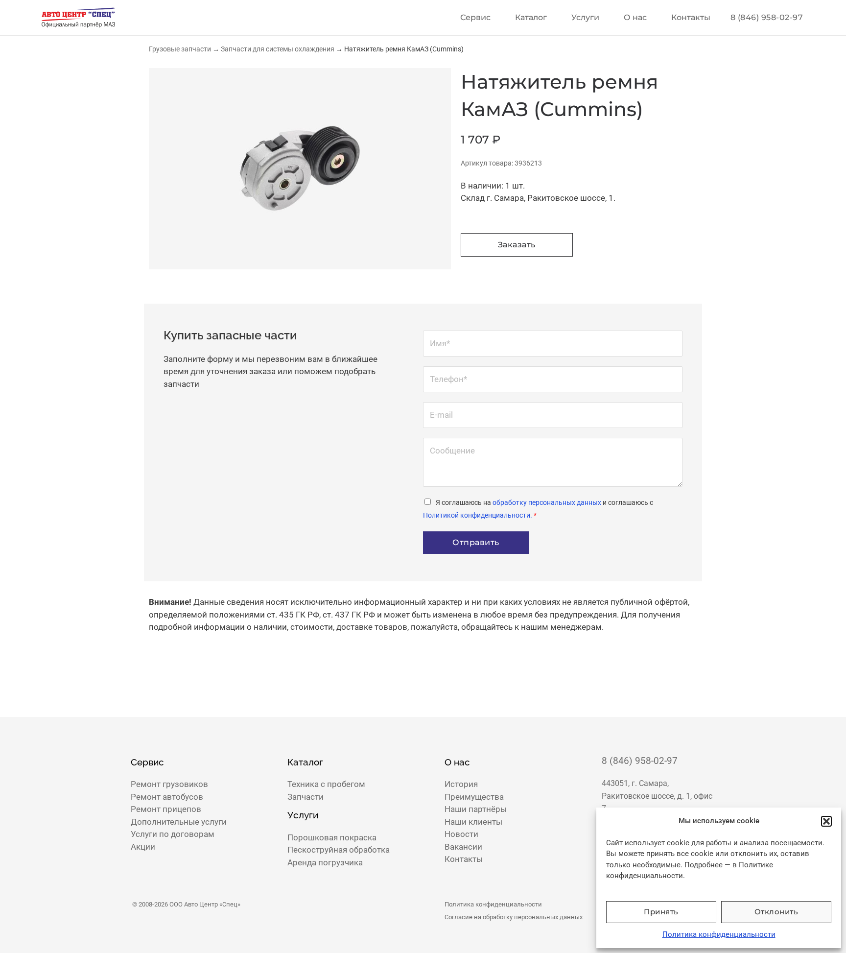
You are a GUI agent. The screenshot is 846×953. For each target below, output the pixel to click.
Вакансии (463, 847)
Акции (143, 847)
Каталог (531, 17)
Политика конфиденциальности (719, 934)
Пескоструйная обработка (338, 850)
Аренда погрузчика (325, 862)
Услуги (585, 17)
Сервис (475, 17)
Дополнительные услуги (179, 822)
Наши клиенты (473, 822)
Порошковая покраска (331, 837)
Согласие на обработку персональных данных (514, 917)
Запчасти (305, 797)
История (461, 784)
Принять (661, 911)
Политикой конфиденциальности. (477, 515)
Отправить (475, 542)
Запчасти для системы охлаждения (277, 49)
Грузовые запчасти (180, 49)
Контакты (690, 17)
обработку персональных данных (547, 502)
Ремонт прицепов (166, 809)
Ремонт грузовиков (169, 784)
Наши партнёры (476, 809)
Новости (461, 834)
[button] (826, 821)
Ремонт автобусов (167, 797)
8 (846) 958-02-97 (640, 761)
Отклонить (776, 911)
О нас (635, 17)
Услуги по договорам (172, 834)
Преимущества (474, 797)
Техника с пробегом (326, 784)
